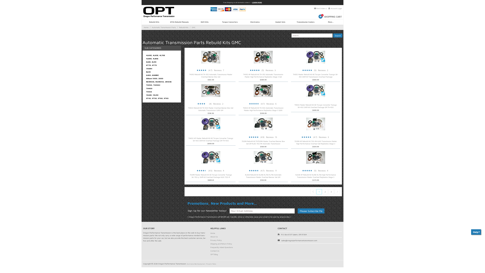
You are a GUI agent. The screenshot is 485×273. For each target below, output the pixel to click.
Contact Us (214, 251)
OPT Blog (214, 254)
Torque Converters (230, 22)
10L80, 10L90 (152, 95)
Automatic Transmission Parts (164, 27)
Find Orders (321, 8)
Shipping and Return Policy (221, 244)
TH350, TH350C (153, 85)
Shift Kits (205, 22)
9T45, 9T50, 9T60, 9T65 (157, 98)
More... (331, 22)
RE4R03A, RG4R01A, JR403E (159, 82)
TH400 (149, 88)
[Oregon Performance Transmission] (175, 12)
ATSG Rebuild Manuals (179, 22)
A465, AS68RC (152, 75)
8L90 (148, 72)
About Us (214, 237)
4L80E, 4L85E (152, 59)
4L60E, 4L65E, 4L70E (155, 55)
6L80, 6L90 (151, 62)
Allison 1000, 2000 (154, 78)
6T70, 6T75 (151, 65)
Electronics (255, 22)
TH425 (149, 92)
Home (146, 27)
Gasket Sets (280, 22)
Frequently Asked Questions (221, 247)
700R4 (149, 68)
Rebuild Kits (154, 22)
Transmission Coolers (305, 22)
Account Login (336, 8)
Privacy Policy (216, 240)
